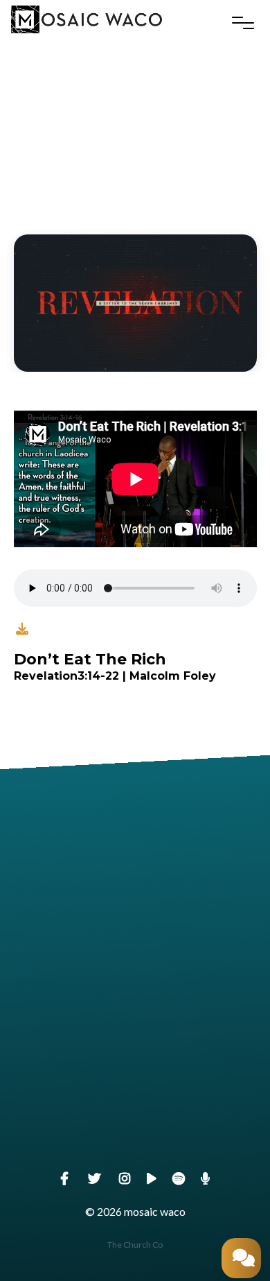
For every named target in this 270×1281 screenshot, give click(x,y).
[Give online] (135, 1076)
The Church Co (135, 1244)
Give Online (135, 1154)
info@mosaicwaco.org (134, 918)
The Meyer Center (135, 1036)
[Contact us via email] (135, 841)
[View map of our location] (135, 958)
